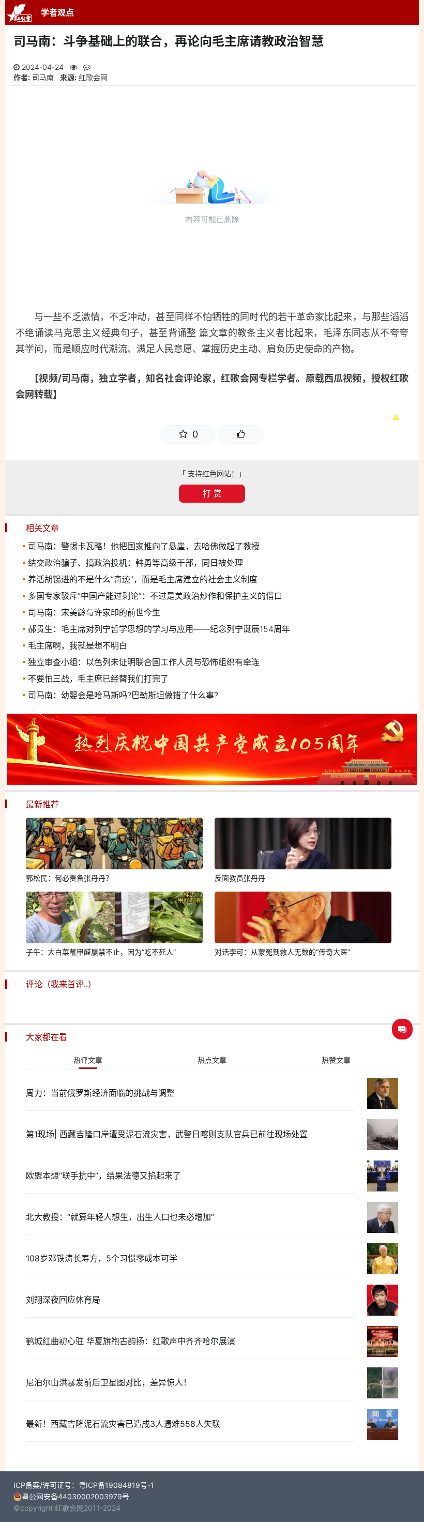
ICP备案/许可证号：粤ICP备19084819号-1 (83, 1485)
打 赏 (212, 493)
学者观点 (57, 12)
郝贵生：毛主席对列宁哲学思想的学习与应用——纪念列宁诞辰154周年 (159, 629)
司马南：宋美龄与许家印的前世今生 (94, 612)
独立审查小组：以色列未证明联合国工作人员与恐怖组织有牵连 (144, 662)
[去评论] (402, 1029)
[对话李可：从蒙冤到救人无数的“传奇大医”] (303, 919)
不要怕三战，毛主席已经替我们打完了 (98, 678)
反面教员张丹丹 (240, 877)
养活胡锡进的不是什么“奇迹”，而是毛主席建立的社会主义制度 (143, 579)
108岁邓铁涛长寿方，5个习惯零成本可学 (101, 1258)
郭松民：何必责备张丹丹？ (69, 877)
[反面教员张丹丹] (303, 845)
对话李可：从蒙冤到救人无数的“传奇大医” (282, 951)
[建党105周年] (212, 782)
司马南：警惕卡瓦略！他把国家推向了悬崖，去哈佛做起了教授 (144, 546)
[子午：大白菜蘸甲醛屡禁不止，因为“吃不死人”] (114, 919)
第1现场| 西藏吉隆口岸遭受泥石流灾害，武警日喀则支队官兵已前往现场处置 (167, 1134)
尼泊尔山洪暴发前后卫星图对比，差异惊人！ (108, 1382)
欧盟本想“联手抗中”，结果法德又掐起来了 (103, 1175)
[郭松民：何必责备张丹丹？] (114, 845)
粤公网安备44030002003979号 (75, 1496)
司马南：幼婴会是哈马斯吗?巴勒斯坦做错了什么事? (123, 695)
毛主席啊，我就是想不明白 (77, 645)
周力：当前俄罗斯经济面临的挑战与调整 (100, 1093)
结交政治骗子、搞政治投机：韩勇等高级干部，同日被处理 (135, 562)
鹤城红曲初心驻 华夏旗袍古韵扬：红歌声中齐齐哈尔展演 (130, 1341)
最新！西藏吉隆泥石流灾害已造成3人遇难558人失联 (123, 1424)
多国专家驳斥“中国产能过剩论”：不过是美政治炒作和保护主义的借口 (155, 596)
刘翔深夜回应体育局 (63, 1299)
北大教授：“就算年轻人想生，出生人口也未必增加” (120, 1217)
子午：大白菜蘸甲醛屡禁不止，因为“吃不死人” (101, 951)
